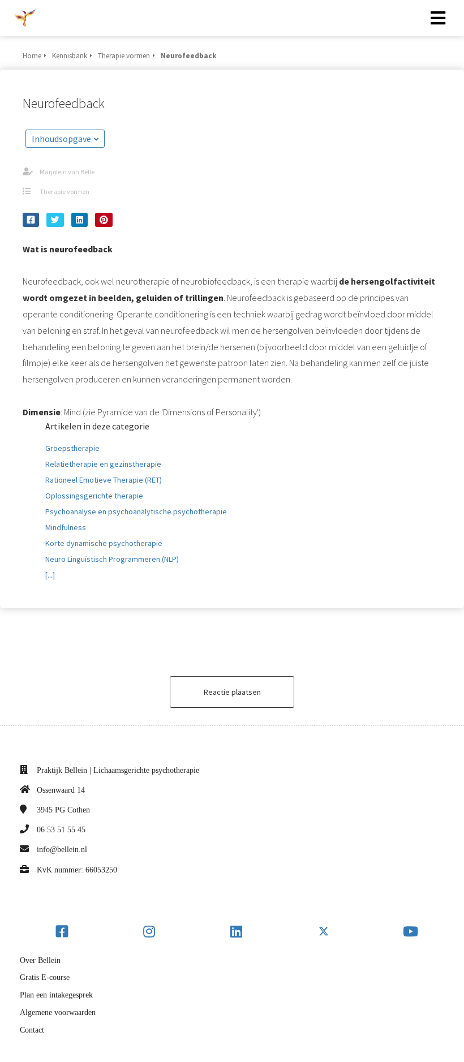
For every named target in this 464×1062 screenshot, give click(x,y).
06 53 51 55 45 (61, 829)
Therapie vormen (64, 191)
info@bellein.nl (62, 849)
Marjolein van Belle (67, 171)
